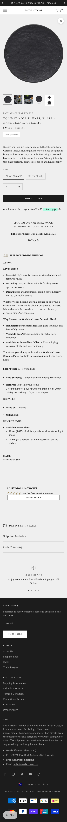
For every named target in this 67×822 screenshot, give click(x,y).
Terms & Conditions (13, 693)
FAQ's (6, 662)
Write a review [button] (33, 497)
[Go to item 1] (7, 100)
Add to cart (34, 198)
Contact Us (9, 704)
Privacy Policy (10, 709)
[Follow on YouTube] (30, 774)
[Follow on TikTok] (38, 774)
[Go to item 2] (18, 100)
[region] (33, 575)
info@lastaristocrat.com (25, 764)
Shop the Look (10, 656)
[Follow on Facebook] (5, 774)
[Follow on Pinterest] (21, 774)
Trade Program (11, 667)
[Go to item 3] (28, 100)
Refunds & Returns (13, 688)
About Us (8, 651)
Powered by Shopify (49, 791)
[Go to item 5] (49, 100)
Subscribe (15, 634)
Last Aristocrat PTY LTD (18, 113)
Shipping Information (14, 683)
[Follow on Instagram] (13, 774)
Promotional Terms (13, 699)
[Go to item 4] (39, 100)
